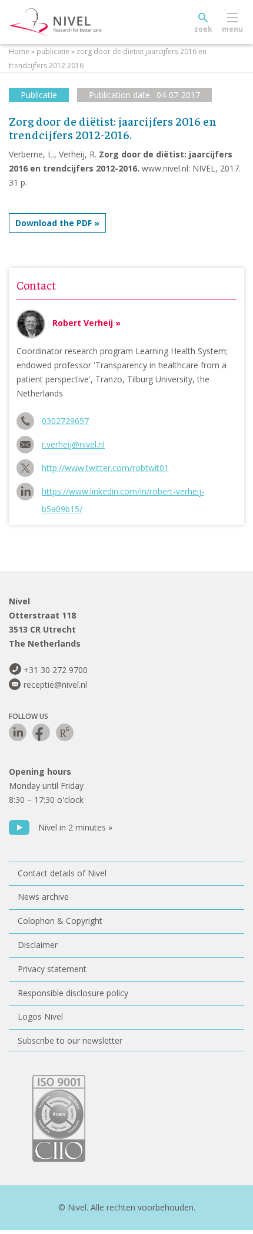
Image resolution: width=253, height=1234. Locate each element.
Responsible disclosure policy (73, 992)
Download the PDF (53, 222)
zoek (203, 29)
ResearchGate (65, 732)
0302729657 (65, 420)
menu (232, 29)
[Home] (82, 22)
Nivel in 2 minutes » (75, 827)
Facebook (41, 732)
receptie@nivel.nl (55, 684)
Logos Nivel (40, 1016)
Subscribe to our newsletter (70, 1040)
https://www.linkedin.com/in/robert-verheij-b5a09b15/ (123, 493)
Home (19, 51)
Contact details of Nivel (62, 873)
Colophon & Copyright (60, 920)
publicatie (52, 51)
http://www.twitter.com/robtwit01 (105, 467)
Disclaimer (38, 944)
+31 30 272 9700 (56, 669)
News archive (43, 896)
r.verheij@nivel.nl (73, 444)
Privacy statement (52, 968)
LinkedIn (17, 732)
